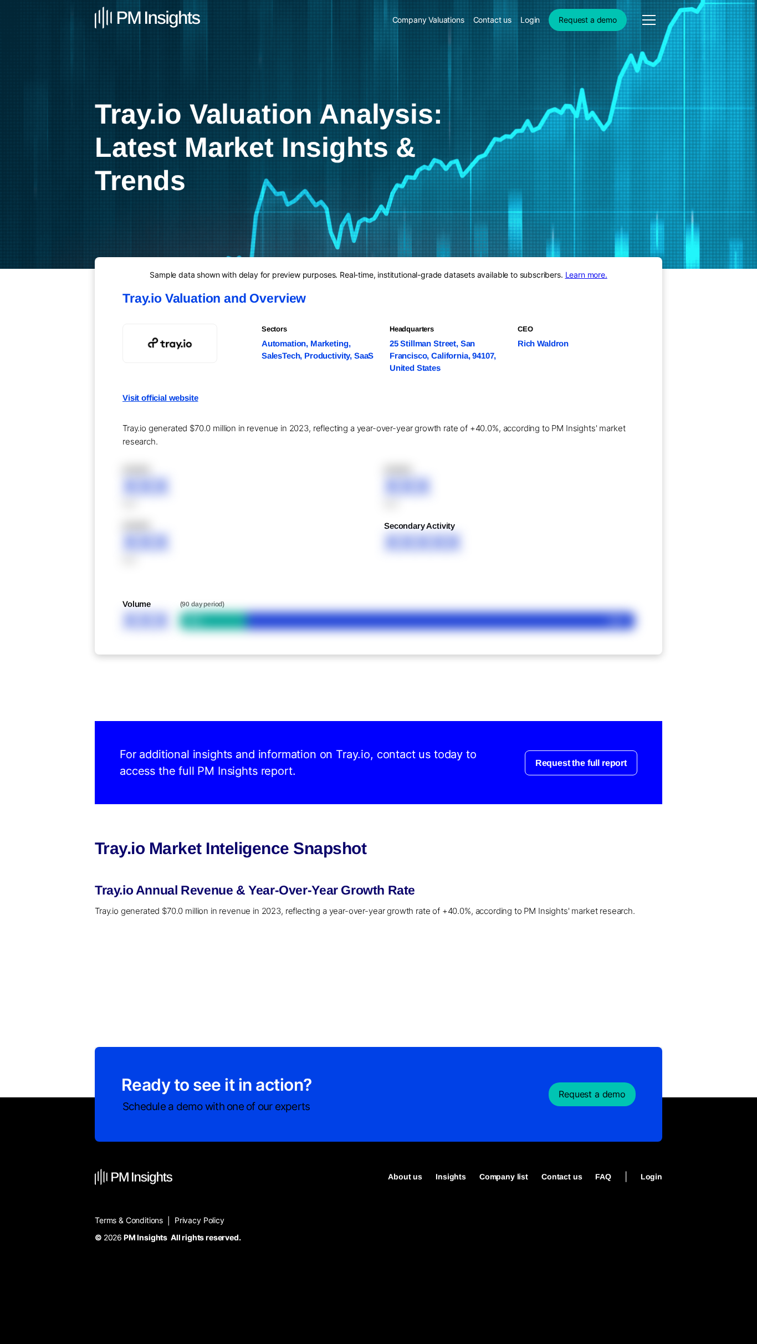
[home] (147, 20)
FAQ (603, 1176)
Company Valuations (428, 19)
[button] (649, 20)
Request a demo (588, 19)
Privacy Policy (199, 1220)
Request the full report (581, 762)
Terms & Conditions (129, 1220)
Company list (503, 1176)
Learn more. (586, 274)
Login (530, 19)
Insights (451, 1176)
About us (405, 1176)
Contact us (492, 19)
